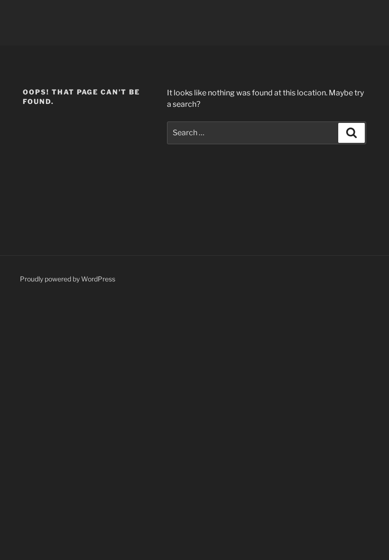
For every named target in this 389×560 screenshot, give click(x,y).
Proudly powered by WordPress (67, 279)
